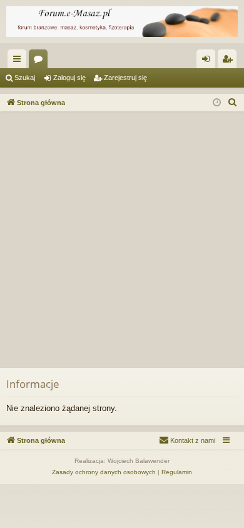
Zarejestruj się (125, 77)
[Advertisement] (122, 240)
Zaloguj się (69, 77)
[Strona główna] (122, 21)
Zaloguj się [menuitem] (208, 61)
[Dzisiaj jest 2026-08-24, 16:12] (217, 103)
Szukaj (24, 77)
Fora (41, 61)
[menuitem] (232, 102)
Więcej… (19, 61)
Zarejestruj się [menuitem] (229, 61)
